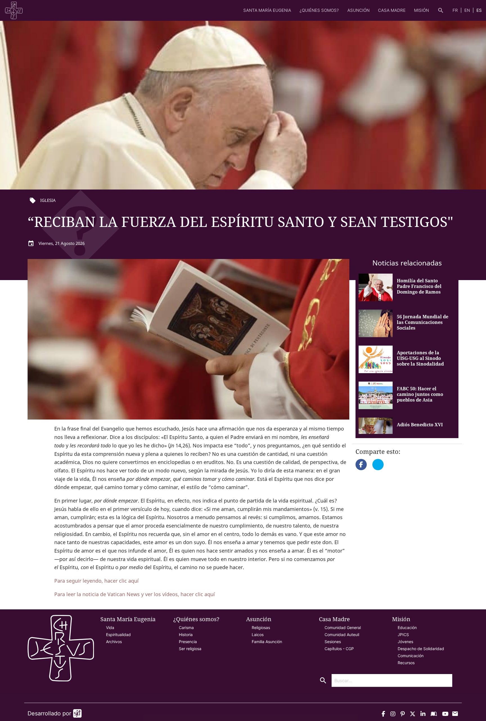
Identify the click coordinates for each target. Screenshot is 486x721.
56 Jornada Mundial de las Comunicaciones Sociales (422, 322)
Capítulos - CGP (339, 648)
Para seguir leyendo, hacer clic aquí (96, 580)
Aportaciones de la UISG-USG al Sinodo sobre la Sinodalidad (420, 358)
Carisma (186, 627)
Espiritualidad (118, 634)
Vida (110, 627)
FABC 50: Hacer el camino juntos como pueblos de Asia (420, 394)
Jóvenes (405, 641)
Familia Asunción (267, 641)
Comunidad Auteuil (342, 634)
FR (456, 10)
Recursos (406, 662)
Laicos (258, 634)
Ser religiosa (190, 648)
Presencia (188, 641)
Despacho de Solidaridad (421, 648)
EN (467, 10)
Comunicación (411, 655)
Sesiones (333, 641)
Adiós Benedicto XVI (420, 424)
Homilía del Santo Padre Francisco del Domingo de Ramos (419, 286)
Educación (407, 627)
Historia (186, 634)
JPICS (403, 634)
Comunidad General (343, 627)
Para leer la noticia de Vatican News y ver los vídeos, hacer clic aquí (134, 594)
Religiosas (261, 627)
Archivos (114, 641)
